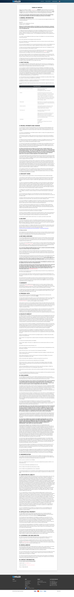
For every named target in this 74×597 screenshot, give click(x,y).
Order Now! (54, 1)
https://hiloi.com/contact (29, 243)
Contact (42, 1)
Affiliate (26, 585)
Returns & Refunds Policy (41, 582)
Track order (48, 1)
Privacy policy (27, 582)
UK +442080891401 (53, 583)
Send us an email (54, 585)
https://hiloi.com (34, 9)
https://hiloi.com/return (33, 268)
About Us (26, 584)
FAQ (38, 583)
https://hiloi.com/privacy (23, 300)
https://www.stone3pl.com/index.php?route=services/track (29, 228)
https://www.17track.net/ (44, 228)
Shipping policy (27, 583)
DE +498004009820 (53, 584)
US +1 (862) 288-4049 (53, 582)
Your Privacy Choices (30, 588)
